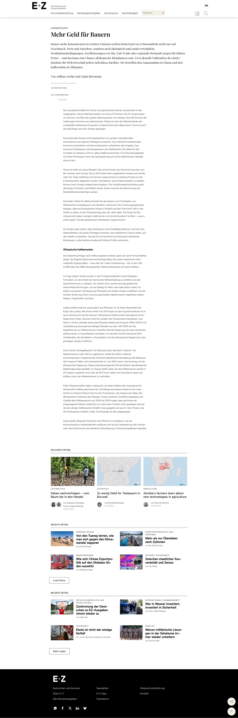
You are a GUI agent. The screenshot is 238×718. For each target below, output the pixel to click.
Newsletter (102, 688)
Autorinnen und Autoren (66, 688)
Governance (111, 13)
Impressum (102, 698)
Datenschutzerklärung (152, 688)
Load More (59, 580)
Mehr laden (59, 651)
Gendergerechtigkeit (88, 13)
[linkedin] (77, 708)
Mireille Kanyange (114, 503)
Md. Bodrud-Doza (156, 545)
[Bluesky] (85, 708)
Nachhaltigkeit (130, 13)
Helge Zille (83, 617)
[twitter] (70, 708)
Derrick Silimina (160, 503)
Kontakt (144, 693)
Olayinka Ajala (154, 641)
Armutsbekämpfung (62, 13)
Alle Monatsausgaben (65, 698)
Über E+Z (58, 693)
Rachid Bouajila (85, 546)
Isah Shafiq (153, 566)
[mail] (55, 708)
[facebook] (63, 708)
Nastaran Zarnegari (73, 503)
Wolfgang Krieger (86, 570)
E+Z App (101, 693)
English (206, 5)
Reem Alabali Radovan (157, 611)
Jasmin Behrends (86, 637)
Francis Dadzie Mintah (73, 506)
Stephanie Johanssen (102, 637)
